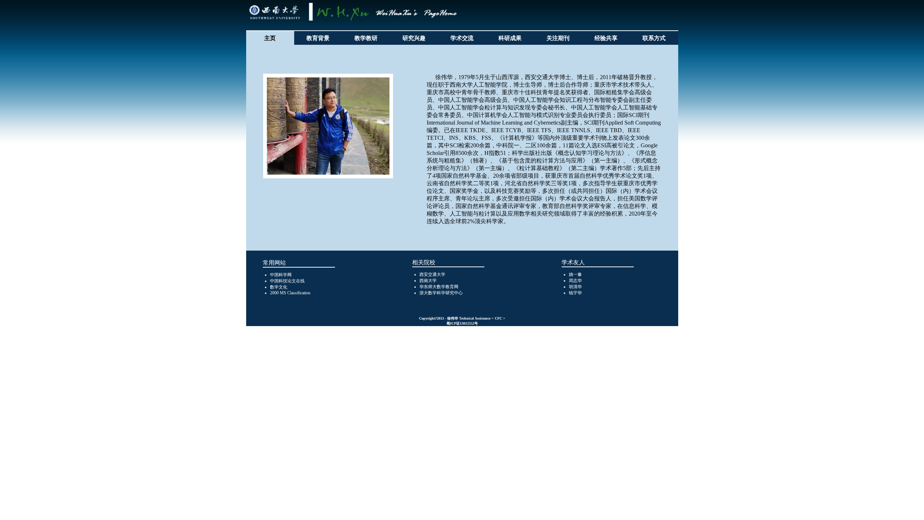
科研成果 (510, 38)
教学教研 (366, 38)
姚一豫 (575, 274)
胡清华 (575, 286)
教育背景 (318, 38)
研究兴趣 (414, 38)
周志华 (575, 280)
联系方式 (654, 38)
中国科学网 (281, 274)
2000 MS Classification (290, 292)
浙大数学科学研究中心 (441, 292)
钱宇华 (575, 292)
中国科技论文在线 (287, 280)
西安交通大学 (432, 274)
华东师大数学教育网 (438, 286)
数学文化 (278, 287)
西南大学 (428, 280)
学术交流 (462, 38)
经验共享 (606, 38)
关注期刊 (558, 38)
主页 (270, 38)
